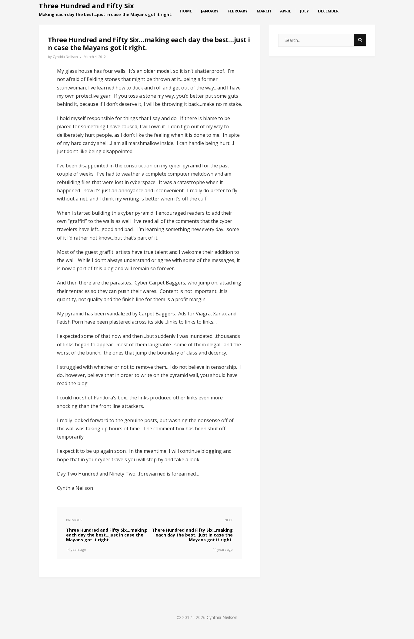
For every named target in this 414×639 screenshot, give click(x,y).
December (328, 11)
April (285, 11)
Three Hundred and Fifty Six (86, 5)
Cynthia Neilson (65, 56)
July (304, 11)
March (264, 11)
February (238, 11)
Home (186, 11)
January (210, 11)
